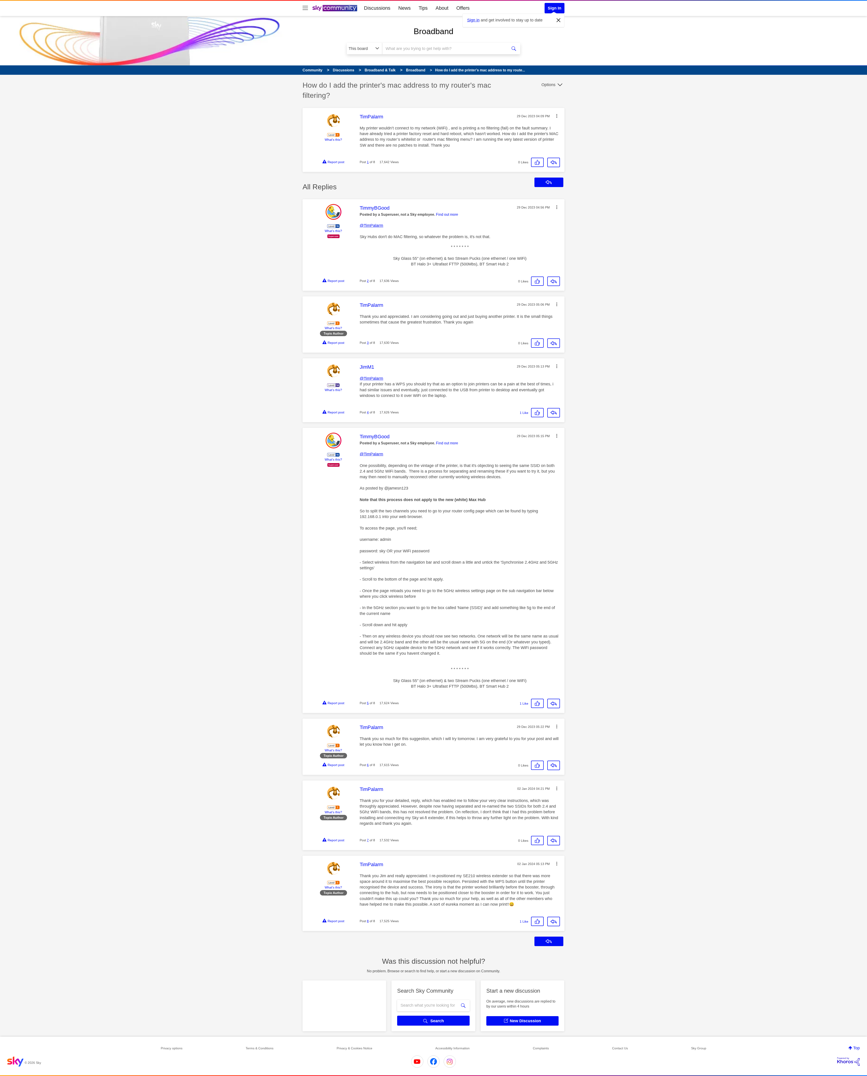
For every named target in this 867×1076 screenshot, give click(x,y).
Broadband (433, 31)
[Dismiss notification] (558, 20)
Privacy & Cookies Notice (354, 1048)
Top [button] (856, 1048)
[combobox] (444, 48)
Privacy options (171, 1048)
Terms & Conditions (259, 1048)
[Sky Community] (334, 8)
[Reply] (553, 162)
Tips (423, 8)
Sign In (554, 8)
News (404, 8)
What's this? (333, 139)
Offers (463, 8)
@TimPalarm (371, 225)
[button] (557, 116)
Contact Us (620, 1048)
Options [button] (548, 84)
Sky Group (698, 1048)
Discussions (377, 8)
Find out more (447, 214)
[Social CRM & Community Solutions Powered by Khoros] (848, 1061)
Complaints (541, 1048)
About (442, 8)
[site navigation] (305, 8)
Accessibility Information (452, 1048)
